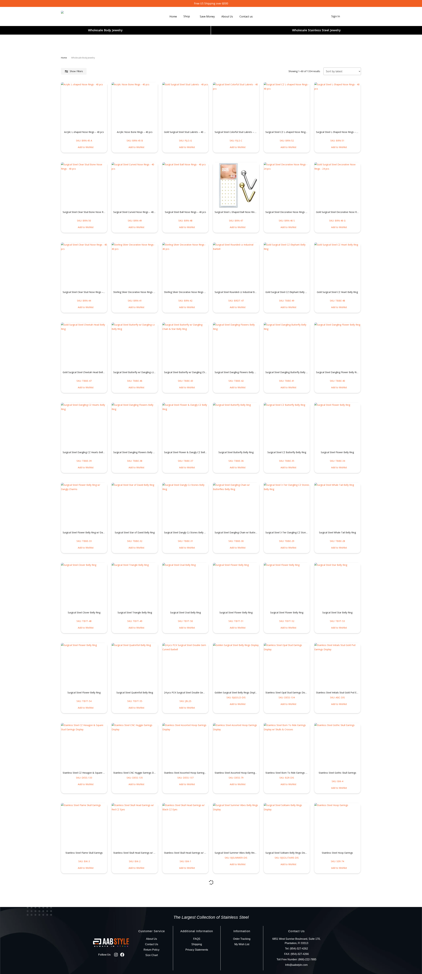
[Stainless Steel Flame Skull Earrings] (84, 826)
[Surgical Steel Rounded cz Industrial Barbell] (236, 266)
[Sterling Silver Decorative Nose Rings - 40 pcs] (135, 266)
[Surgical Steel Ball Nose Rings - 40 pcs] (185, 185)
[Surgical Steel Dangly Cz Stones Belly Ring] (185, 506)
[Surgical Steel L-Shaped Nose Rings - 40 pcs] (337, 105)
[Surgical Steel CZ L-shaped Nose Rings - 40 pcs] (287, 105)
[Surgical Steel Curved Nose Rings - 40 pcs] (135, 185)
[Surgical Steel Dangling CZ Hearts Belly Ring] (84, 426)
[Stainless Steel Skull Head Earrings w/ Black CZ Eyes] (185, 826)
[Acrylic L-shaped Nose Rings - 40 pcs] (84, 105)
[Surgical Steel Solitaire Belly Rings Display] (287, 826)
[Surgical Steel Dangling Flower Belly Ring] (337, 346)
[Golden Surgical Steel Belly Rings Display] (236, 666)
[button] (84, 147)
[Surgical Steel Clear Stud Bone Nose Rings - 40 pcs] (84, 185)
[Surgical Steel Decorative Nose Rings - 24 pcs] (287, 185)
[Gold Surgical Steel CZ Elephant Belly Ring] (287, 266)
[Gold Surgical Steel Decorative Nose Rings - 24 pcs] (337, 185)
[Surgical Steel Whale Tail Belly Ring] (337, 506)
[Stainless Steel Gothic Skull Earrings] (337, 746)
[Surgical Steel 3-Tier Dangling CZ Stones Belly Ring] (287, 506)
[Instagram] (116, 955)
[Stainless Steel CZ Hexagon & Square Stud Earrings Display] (84, 746)
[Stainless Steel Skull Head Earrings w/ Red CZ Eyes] (135, 826)
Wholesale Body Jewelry (105, 30)
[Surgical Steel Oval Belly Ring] (185, 586)
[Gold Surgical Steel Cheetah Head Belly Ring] (84, 346)
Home (64, 57)
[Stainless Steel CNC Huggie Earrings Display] (135, 746)
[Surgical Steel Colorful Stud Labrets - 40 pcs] (236, 105)
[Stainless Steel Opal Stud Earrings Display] (287, 666)
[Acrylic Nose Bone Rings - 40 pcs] (135, 105)
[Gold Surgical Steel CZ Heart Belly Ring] (337, 266)
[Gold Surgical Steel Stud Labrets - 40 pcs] (185, 105)
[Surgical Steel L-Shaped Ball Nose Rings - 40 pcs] (236, 185)
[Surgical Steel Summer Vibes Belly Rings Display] (236, 826)
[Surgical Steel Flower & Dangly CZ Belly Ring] (185, 426)
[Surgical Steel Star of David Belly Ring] (135, 506)
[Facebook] (122, 955)
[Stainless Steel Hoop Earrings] (337, 826)
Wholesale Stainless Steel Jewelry (316, 30)
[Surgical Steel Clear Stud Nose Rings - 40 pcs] (84, 266)
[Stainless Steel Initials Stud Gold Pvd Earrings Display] (337, 666)
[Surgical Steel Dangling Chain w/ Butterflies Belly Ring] (236, 506)
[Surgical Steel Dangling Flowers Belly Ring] (236, 346)
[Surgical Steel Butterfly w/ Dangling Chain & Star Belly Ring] (185, 346)
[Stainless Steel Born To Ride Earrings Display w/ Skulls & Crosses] (287, 746)
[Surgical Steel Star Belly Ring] (337, 586)
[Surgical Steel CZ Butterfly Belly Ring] (287, 426)
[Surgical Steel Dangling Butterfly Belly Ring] (287, 346)
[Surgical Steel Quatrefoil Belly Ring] (135, 666)
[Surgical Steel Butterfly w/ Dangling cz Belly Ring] (135, 346)
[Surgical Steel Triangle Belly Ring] (135, 586)
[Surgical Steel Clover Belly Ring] (84, 586)
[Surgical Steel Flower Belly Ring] (337, 426)
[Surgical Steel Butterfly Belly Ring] (236, 426)
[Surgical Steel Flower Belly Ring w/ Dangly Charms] (84, 506)
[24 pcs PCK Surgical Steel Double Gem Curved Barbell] (185, 666)
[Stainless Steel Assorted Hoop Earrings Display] (185, 746)
